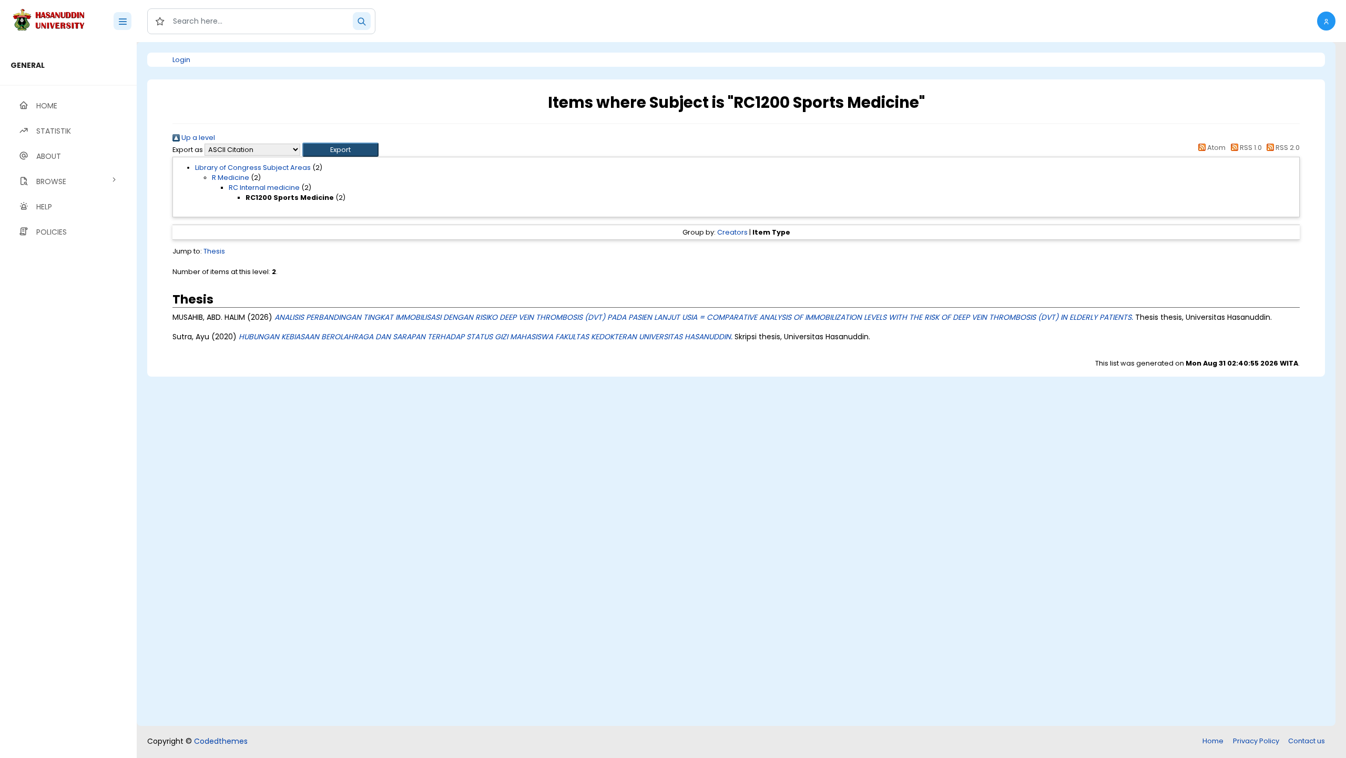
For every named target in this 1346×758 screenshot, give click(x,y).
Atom (1216, 147)
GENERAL (28, 65)
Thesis (214, 251)
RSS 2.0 (1287, 147)
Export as (187, 149)
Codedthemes (221, 741)
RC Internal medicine (264, 187)
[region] (68, 400)
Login (181, 59)
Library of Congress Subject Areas (253, 167)
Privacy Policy (1256, 740)
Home (1212, 740)
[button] (1326, 21)
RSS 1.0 (1249, 147)
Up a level (197, 137)
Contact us (1306, 740)
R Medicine (230, 177)
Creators (732, 232)
